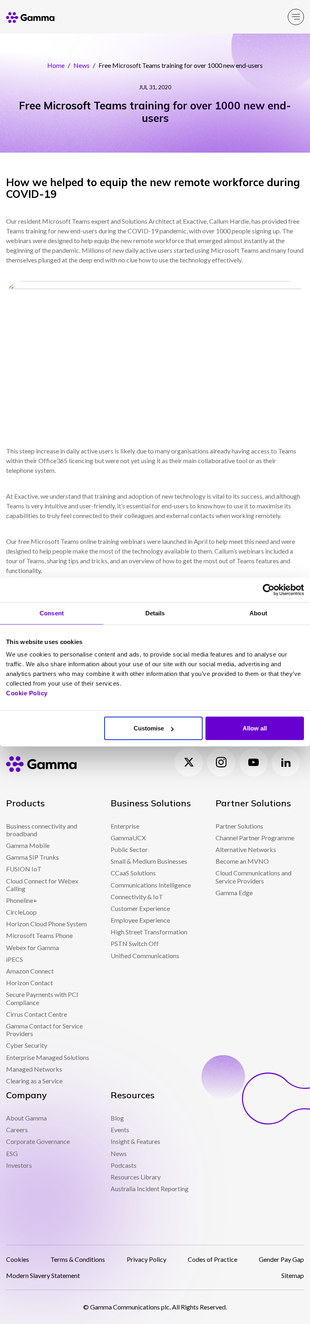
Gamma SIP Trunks (32, 857)
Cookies (17, 1259)
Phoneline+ (21, 900)
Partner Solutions (239, 826)
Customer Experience (140, 908)
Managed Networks (34, 1069)
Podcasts (123, 1165)
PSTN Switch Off (135, 943)
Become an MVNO (242, 861)
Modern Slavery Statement (43, 1275)
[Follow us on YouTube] (253, 762)
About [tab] (258, 612)
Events (120, 1129)
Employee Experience (140, 920)
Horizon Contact (29, 982)
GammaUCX (128, 837)
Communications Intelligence (151, 885)
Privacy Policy (146, 1259)
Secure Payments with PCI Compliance (42, 998)
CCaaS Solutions (133, 873)
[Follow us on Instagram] (221, 762)
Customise (149, 728)
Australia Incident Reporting (150, 1188)
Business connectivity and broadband (41, 829)
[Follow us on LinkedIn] (286, 762)
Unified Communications (145, 955)
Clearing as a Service (34, 1081)
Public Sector (129, 849)
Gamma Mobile (28, 845)
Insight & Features (135, 1141)
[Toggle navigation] (296, 17)
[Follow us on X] (189, 762)
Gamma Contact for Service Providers (44, 1029)
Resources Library (136, 1177)
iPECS (14, 959)
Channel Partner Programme (255, 837)
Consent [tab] (52, 612)
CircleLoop (21, 912)
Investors (19, 1165)
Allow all (255, 728)
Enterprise (125, 826)
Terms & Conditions (77, 1259)
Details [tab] (155, 612)
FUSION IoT (24, 869)
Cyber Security (26, 1045)
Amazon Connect (30, 971)
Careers (17, 1129)
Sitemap (292, 1275)
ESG (12, 1153)
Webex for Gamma (32, 947)
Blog (117, 1118)
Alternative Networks (246, 849)
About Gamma (26, 1118)
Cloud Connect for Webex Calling (42, 884)
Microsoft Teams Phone (39, 935)
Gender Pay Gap (281, 1259)
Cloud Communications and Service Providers (253, 876)
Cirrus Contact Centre (36, 1014)
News (81, 65)
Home (56, 65)
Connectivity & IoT (137, 896)
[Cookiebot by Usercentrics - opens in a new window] (268, 589)
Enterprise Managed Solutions (47, 1057)
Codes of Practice (212, 1259)
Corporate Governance (38, 1141)
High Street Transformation (149, 932)
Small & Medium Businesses (149, 861)
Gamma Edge (234, 892)
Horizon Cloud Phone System (46, 923)
